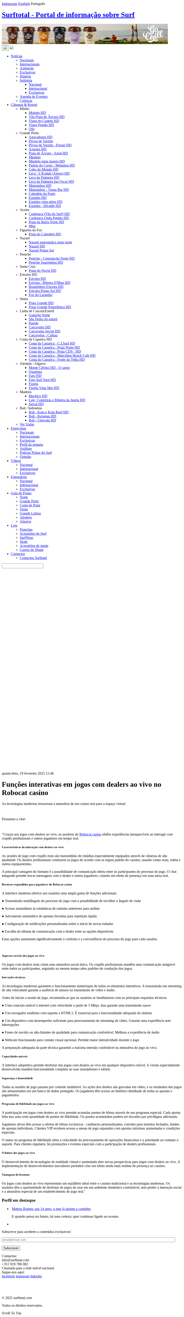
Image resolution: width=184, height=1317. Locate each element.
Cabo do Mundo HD (43, 169)
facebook (8, 1276)
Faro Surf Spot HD (42, 380)
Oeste (24, 509)
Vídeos (16, 461)
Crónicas (26, 101)
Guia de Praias (21, 493)
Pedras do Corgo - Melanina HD (52, 165)
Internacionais (29, 64)
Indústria (26, 80)
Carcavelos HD (40, 327)
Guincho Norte (39, 315)
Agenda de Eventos (34, 96)
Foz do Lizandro (40, 295)
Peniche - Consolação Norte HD (52, 258)
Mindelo (35, 157)
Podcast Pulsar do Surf (36, 453)
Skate (24, 542)
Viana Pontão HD (41, 125)
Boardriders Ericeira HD (46, 287)
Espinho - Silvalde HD (45, 206)
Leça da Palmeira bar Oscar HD (51, 181)
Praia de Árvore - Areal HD (48, 153)
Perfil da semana (31, 444)
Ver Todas (27, 424)
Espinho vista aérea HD (45, 202)
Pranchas (26, 529)
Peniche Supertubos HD (46, 262)
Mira (32, 226)
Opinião (25, 457)
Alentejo (26, 517)
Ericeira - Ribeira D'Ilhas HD (49, 283)
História (25, 76)
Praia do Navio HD (42, 270)
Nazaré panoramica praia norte (50, 242)
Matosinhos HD (40, 185)
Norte (24, 497)
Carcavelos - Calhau (43, 335)
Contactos (18, 554)
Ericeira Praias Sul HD (45, 291)
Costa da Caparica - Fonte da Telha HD (57, 359)
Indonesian (9, 4)
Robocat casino (90, 834)
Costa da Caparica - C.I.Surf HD (52, 343)
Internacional (38, 88)
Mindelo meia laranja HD (47, 161)
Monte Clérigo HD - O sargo (49, 368)
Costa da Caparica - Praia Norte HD (54, 347)
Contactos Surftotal (33, 558)
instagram (22, 1276)
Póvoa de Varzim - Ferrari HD (50, 145)
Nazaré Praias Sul (41, 250)
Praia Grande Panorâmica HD (50, 307)
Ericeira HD (37, 279)
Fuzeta (33, 384)
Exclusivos (27, 72)
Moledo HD (37, 113)
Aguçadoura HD (41, 137)
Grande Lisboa (30, 513)
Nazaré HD (37, 246)
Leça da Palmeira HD (44, 177)
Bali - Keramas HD (42, 416)
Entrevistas (18, 428)
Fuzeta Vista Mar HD (44, 388)
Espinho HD (38, 198)
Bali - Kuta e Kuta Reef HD (49, 412)
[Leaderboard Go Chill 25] (85, 43)
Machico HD (38, 396)
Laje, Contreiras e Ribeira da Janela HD (57, 400)
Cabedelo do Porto (42, 194)
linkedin (36, 1276)
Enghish (24, 4)
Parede (33, 323)
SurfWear (26, 537)
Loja (14, 525)
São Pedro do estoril (43, 319)
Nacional (35, 84)
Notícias (16, 56)
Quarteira (35, 372)
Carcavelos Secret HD (44, 331)
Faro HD (35, 376)
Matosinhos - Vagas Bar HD (49, 190)
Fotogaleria (19, 477)
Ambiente (27, 68)
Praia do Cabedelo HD (45, 234)
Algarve (25, 521)
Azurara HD (37, 149)
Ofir (32, 129)
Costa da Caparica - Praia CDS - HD (55, 351)
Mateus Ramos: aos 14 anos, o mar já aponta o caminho (51, 1209)
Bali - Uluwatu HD (42, 420)
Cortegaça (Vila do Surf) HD (49, 214)
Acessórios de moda (34, 546)
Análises (26, 448)
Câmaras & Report (24, 105)
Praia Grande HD (41, 303)
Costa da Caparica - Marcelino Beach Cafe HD (62, 355)
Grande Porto (29, 501)
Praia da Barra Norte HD (46, 222)
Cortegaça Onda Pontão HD (49, 218)
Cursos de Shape (32, 550)
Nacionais (27, 60)
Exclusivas (27, 440)
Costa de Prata (30, 505)
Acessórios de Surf (33, 533)
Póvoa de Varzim (41, 141)
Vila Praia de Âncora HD (47, 117)
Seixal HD (36, 404)
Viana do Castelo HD (44, 121)
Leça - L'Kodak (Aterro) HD (49, 173)
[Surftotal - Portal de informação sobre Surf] (11, 48)
